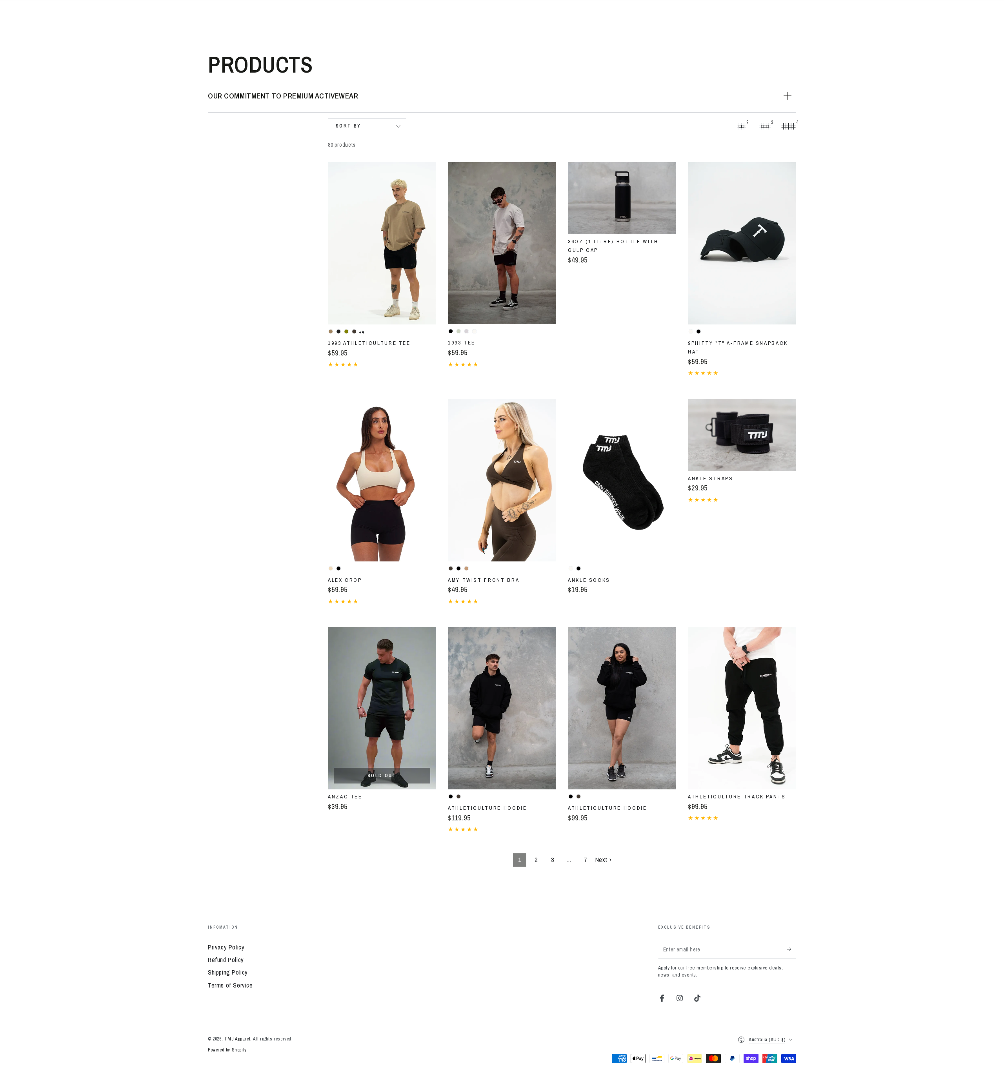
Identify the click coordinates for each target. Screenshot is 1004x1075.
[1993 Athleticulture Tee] (382, 243)
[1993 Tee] (502, 243)
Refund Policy (226, 959)
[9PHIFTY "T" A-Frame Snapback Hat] (742, 243)
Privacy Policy (226, 947)
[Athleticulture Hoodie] (502, 708)
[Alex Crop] (382, 480)
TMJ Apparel (237, 1039)
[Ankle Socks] (622, 480)
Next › (603, 859)
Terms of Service (230, 985)
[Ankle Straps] (742, 435)
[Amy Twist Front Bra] (502, 480)
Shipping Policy (228, 972)
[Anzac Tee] (382, 708)
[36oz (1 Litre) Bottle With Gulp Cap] (622, 198)
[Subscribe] (791, 949)
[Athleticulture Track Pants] (742, 708)
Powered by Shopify (227, 1050)
